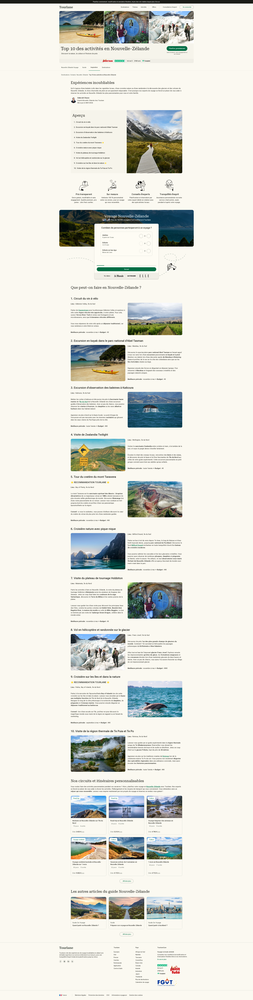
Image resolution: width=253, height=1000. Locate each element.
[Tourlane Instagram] (64, 961)
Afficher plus (127, 881)
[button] (66, 7)
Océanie (73, 75)
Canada (138, 965)
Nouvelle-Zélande (82, 75)
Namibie (138, 954)
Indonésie (138, 971)
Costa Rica (139, 960)
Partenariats (118, 963)
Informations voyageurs (119, 995)
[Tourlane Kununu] (72, 961)
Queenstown (83, 310)
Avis (115, 954)
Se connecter (187, 7)
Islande (137, 968)
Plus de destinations (142, 979)
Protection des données (96, 995)
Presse (116, 957)
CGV (107, 995)
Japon (137, 974)
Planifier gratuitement (177, 48)
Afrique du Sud (140, 952)
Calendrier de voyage (142, 982)
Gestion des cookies (136, 995)
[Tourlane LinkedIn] (68, 961)
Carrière (116, 960)
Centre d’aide (118, 968)
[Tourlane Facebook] (60, 961)
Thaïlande (138, 977)
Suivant (126, 269)
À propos (116, 952)
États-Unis (139, 963)
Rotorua (166, 756)
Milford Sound (137, 545)
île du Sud (84, 402)
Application (117, 965)
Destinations (65, 75)
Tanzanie (138, 957)
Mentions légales (80, 995)
